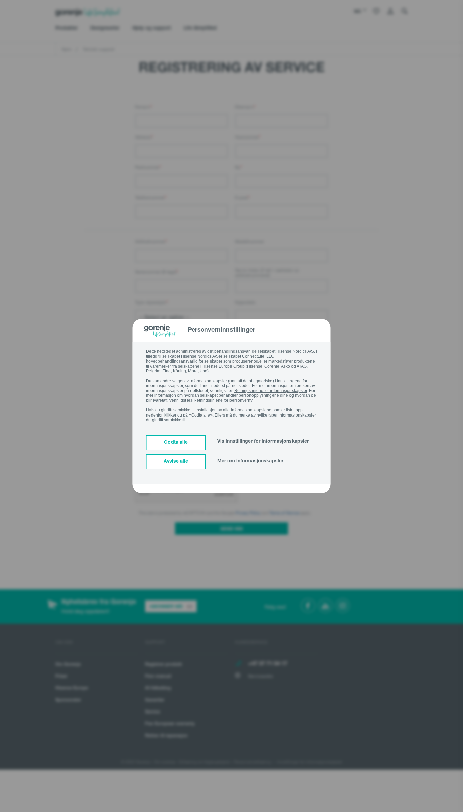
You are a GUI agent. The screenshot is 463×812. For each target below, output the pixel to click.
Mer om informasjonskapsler (250, 461)
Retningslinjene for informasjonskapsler (270, 390)
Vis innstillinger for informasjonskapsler (263, 441)
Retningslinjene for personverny (223, 400)
